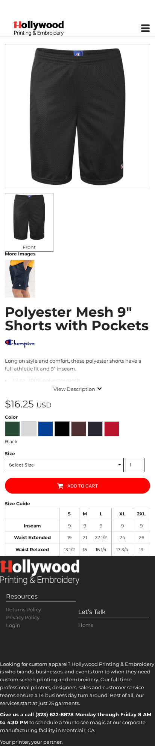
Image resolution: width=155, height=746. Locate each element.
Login (13, 625)
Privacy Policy (23, 617)
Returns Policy (23, 609)
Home (86, 625)
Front (29, 247)
